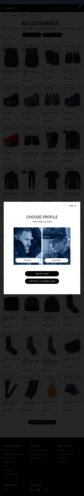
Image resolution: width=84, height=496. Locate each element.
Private (27, 260)
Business (56, 260)
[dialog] (42, 248)
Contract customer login (42, 281)
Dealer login (42, 274)
